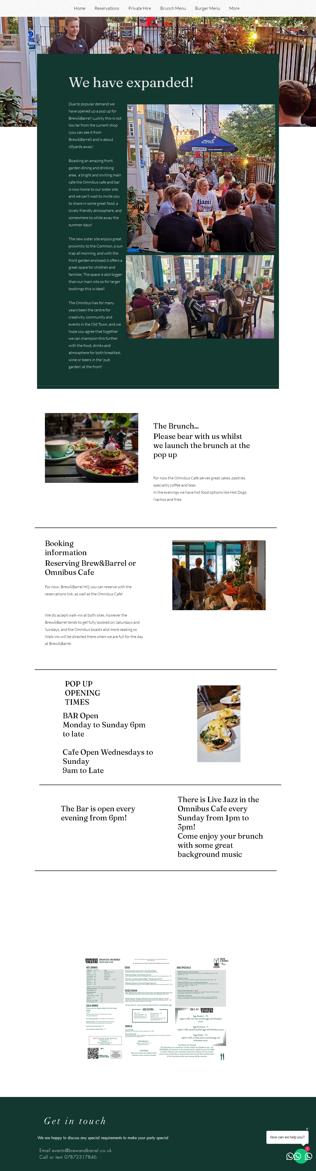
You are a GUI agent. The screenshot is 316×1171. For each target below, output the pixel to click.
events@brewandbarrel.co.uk (82, 1150)
